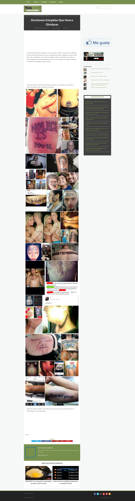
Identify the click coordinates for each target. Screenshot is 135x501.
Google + (57, 441)
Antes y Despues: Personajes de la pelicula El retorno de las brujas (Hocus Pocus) (97, 107)
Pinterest (68, 441)
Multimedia (44, 2)
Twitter (36, 441)
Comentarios (65, 28)
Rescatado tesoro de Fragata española (99, 76)
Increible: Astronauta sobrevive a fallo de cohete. (96, 123)
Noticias (36, 2)
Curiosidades (52, 2)
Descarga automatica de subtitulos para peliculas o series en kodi (96, 143)
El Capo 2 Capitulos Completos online (98, 87)
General (61, 2)
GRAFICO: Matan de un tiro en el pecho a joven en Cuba (96, 102)
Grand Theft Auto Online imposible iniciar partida (101, 68)
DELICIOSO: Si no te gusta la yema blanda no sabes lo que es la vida (97, 113)
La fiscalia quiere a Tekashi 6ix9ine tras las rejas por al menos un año (96, 129)
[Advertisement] (67, 9)
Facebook (46, 441)
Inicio (28, 2)
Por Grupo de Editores (45, 448)
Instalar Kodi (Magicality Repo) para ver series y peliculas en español (95, 149)
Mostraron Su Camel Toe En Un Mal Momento (100, 80)
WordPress (109, 497)
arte (28, 434)
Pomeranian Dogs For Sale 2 (97, 72)
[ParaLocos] (33, 11)
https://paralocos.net (43, 455)
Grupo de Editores (56, 28)
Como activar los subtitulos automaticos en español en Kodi (96, 138)
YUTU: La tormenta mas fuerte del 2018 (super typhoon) (95, 118)
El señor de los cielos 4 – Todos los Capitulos (96, 134)
